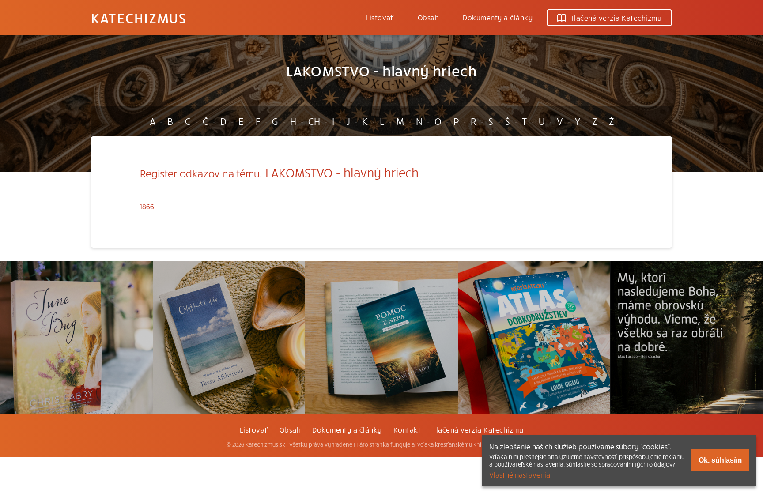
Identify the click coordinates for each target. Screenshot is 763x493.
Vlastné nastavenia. (520, 474)
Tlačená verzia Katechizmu (615, 17)
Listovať (380, 17)
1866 (147, 206)
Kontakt (407, 429)
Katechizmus (138, 17)
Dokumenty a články (498, 17)
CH (314, 121)
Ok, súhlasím (720, 460)
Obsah (428, 17)
